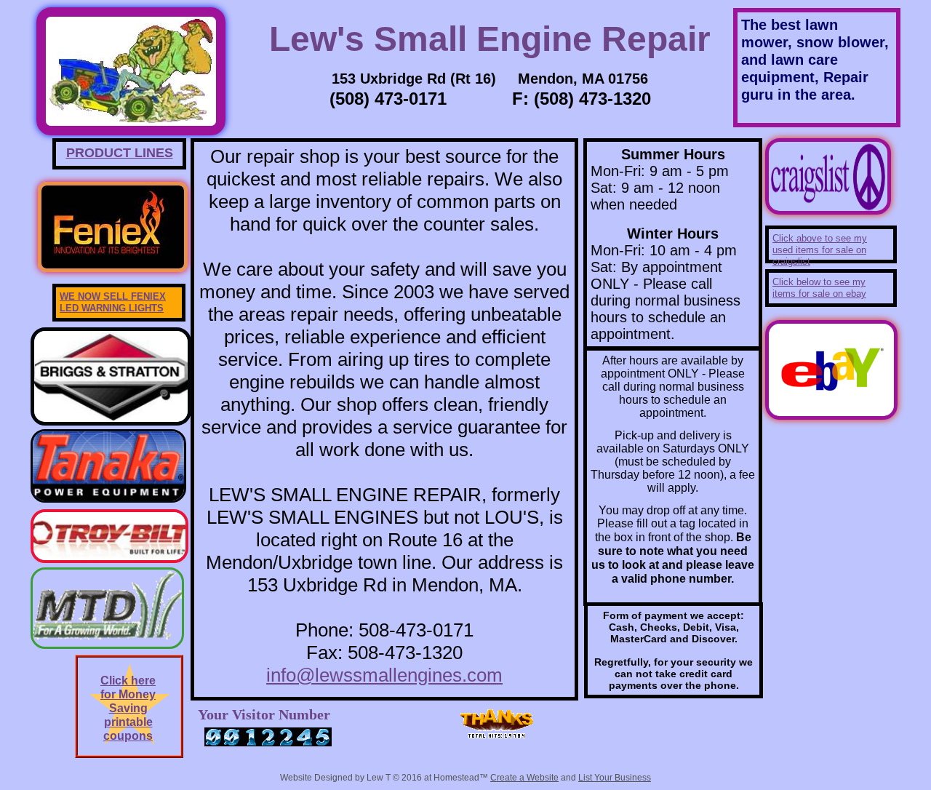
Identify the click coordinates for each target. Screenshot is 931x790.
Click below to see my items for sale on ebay (819, 287)
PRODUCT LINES (119, 152)
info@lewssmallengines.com (384, 675)
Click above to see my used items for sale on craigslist (819, 250)
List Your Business (614, 778)
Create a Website (524, 778)
